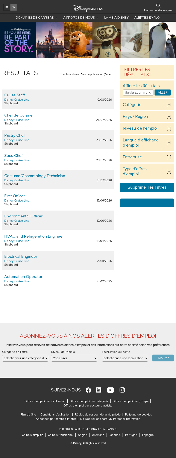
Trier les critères (69, 74)
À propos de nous (79, 18)
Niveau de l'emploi (140, 128)
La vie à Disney (117, 18)
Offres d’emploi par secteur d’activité (88, 405)
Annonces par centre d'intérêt (57, 419)
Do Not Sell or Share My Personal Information (110, 419)
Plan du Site (28, 414)
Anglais (84, 435)
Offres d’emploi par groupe (130, 401)
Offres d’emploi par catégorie (89, 401)
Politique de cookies (139, 414)
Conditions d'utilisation (57, 414)
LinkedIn (98, 390)
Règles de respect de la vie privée (99, 414)
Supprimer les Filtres (147, 187)
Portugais (132, 435)
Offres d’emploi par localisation (44, 401)
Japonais (116, 435)
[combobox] (25, 358)
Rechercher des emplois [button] (158, 6)
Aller (163, 92)
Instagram (122, 390)
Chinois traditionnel (62, 435)
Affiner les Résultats (141, 85)
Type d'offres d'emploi (135, 171)
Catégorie (132, 104)
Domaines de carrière (35, 18)
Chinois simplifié (34, 435)
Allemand (99, 435)
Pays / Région (135, 116)
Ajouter (163, 358)
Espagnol (148, 435)
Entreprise (132, 157)
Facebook (88, 390)
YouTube (110, 390)
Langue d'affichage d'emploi (141, 143)
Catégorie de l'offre (15, 352)
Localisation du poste (116, 352)
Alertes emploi (147, 18)
